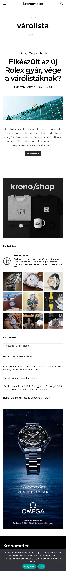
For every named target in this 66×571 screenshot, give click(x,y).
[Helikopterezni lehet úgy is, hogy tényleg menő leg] (53, 301)
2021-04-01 (44, 86)
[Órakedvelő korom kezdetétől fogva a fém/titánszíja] (12, 301)
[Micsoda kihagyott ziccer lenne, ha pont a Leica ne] (32, 301)
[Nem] (62, 559)
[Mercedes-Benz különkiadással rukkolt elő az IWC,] (12, 281)
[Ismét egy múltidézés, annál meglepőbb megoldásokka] (53, 322)
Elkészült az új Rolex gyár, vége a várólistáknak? (33, 70)
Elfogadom (29, 566)
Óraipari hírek (38, 53)
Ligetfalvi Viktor (24, 86)
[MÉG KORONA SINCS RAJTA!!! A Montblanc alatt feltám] (53, 281)
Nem (41, 566)
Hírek (22, 53)
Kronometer (33, 4)
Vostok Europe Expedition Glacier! (20, 378)
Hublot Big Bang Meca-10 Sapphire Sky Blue (26, 397)
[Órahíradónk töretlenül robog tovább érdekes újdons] (32, 322)
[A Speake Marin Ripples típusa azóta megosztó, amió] (12, 322)
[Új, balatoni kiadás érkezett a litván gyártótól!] (32, 281)
